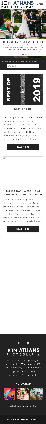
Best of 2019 (23, 109)
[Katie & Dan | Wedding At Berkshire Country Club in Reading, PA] (23, 171)
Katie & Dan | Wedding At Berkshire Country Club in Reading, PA (23, 195)
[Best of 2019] (23, 89)
